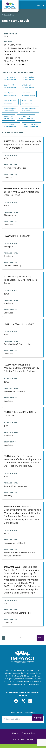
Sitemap (15, 733)
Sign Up (38, 717)
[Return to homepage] (10, 5)
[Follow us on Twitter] (23, 702)
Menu (39, 5)
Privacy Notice (28, 733)
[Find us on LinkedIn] (30, 702)
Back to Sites (9, 15)
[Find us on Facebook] (16, 702)
